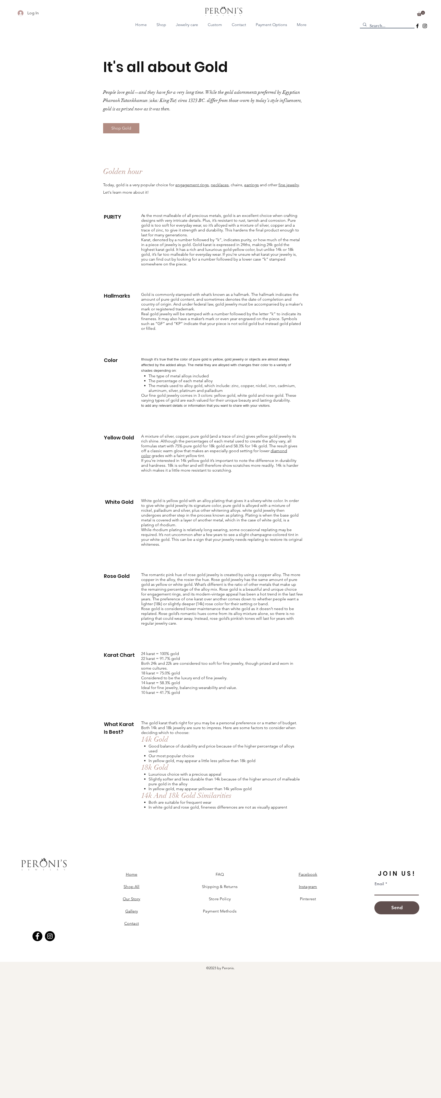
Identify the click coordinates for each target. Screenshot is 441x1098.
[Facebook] (417, 26)
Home (132, 874)
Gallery (131, 911)
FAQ (220, 874)
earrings (251, 184)
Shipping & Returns (220, 886)
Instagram (308, 886)
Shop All (131, 886)
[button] (421, 13)
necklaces (220, 184)
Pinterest (308, 898)
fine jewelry (288, 184)
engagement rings (192, 184)
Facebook (308, 874)
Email (379, 884)
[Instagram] (425, 26)
